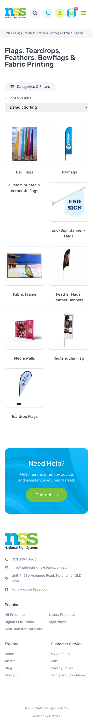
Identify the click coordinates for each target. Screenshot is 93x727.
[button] (35, 13)
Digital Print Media (19, 622)
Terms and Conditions (68, 675)
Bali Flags (24, 172)
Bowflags (68, 172)
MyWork (54, 716)
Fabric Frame (24, 294)
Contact (11, 675)
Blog (8, 668)
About (10, 661)
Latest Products (62, 615)
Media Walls (24, 358)
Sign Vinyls (58, 622)
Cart (54, 661)
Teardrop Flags (24, 416)
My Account (60, 654)
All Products (15, 615)
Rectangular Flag (68, 358)
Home (8, 33)
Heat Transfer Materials (23, 629)
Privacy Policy (62, 668)
